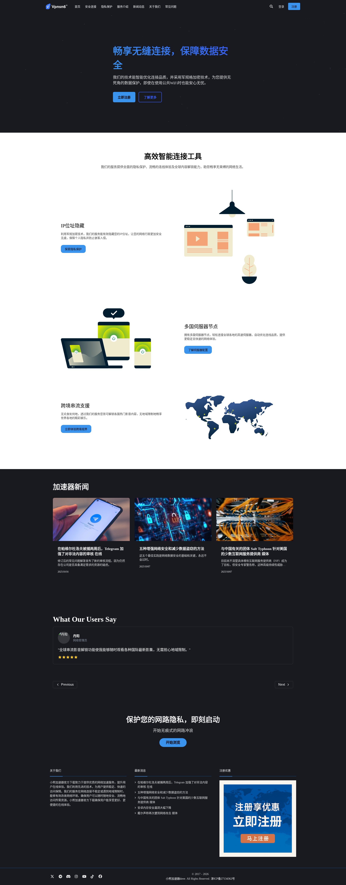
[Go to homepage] (56, 6)
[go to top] (335, 870)
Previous (67, 684)
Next (281, 684)
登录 (281, 6)
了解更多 (150, 97)
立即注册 (124, 97)
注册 (294, 6)
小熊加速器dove (175, 878)
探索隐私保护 (73, 249)
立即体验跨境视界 (76, 429)
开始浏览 (173, 743)
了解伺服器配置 (198, 350)
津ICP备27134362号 (223, 878)
